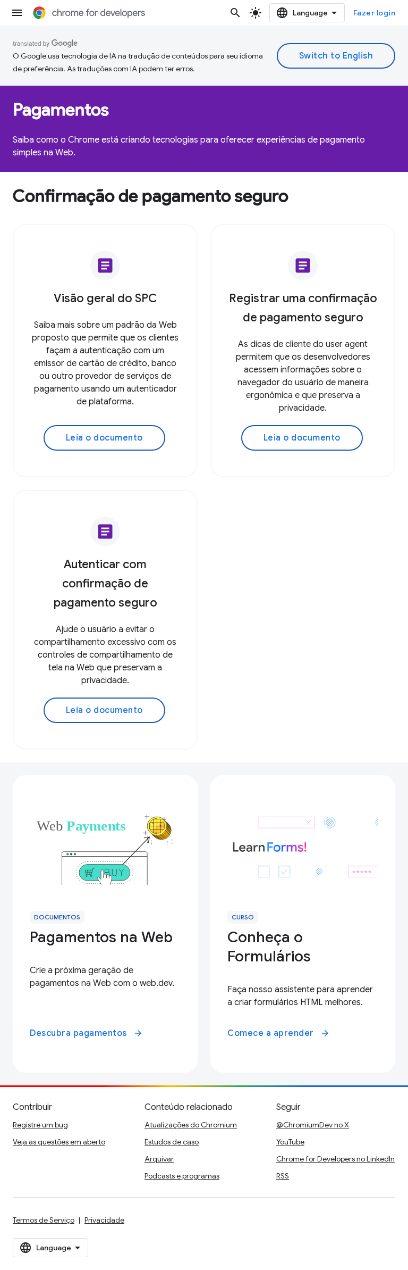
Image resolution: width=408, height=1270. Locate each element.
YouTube (290, 1142)
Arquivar (159, 1159)
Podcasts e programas (181, 1176)
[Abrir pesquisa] (235, 12)
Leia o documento (104, 438)
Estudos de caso (171, 1142)
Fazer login (374, 13)
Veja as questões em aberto (59, 1142)
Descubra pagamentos (86, 1033)
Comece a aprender (278, 1033)
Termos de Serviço (43, 1220)
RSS (282, 1176)
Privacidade (104, 1220)
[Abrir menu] (17, 13)
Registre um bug (40, 1125)
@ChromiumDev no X (312, 1125)
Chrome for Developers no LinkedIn (335, 1159)
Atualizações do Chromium (190, 1125)
